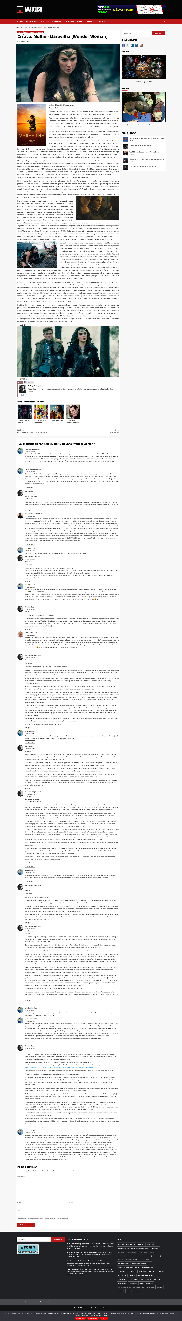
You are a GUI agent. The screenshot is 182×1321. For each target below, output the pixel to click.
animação (130, 1244)
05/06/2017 (22, 41)
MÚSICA (44, 21)
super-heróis (138, 1287)
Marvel (142, 1271)
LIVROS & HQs (31, 21)
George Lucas (131, 1260)
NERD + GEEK (56, 21)
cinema (155, 1248)
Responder (30, 465)
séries (121, 1291)
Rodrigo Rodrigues (31, 556)
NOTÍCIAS (69, 21)
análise (150, 1244)
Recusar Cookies (93, 1318)
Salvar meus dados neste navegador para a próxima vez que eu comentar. (43, 1218)
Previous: (32, 431)
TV (138, 1291)
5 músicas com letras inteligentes (140, 146)
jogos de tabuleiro (139, 1263)
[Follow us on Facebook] (123, 45)
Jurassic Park (147, 1267)
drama (121, 1256)
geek (120, 1260)
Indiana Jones (123, 1263)
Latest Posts (29, 382)
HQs (148, 1260)
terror (130, 1291)
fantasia (131, 1256)
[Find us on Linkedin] (132, 45)
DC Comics (143, 1252)
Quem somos (29, 1302)
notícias (122, 1275)
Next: (114, 431)
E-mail (71, 1202)
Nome (19, 1202)
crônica (132, 1252)
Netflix (160, 1271)
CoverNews (94, 1308)
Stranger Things (124, 1287)
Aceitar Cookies (80, 1318)
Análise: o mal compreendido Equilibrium (142, 166)
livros (133, 1271)
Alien (121, 1244)
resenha (134, 1279)
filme (158, 1256)
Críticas (32, 32)
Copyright (38, 1302)
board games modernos (140, 1248)
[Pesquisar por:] (137, 33)
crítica (122, 1252)
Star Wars (133, 1283)
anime (141, 1244)
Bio (21, 382)
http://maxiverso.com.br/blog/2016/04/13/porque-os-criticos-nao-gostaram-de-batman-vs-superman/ (59, 1067)
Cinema (26, 32)
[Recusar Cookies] (180, 1316)
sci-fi (157, 1279)
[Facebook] (22, 394)
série (159, 1287)
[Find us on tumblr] (136, 45)
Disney (153, 1252)
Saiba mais (104, 1318)
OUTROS (100, 21)
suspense (150, 1287)
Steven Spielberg (146, 1283)
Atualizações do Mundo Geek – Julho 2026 (88, 1244)
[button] (165, 21)
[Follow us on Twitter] (127, 45)
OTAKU (79, 21)
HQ (142, 1260)
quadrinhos (123, 1279)
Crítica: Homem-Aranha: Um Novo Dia (87, 1252)
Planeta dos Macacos (146, 1275)
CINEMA (19, 21)
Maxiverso (19, 1302)
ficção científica (145, 1256)
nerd (151, 1271)
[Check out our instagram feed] (141, 45)
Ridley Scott (146, 1279)
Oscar (132, 1275)
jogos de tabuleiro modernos (128, 1267)
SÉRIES (89, 21)
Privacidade (47, 1302)
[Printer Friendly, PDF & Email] (22, 378)
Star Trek (122, 1283)
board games (123, 1248)
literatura (122, 1271)
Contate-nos (57, 1302)
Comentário (21, 1176)
